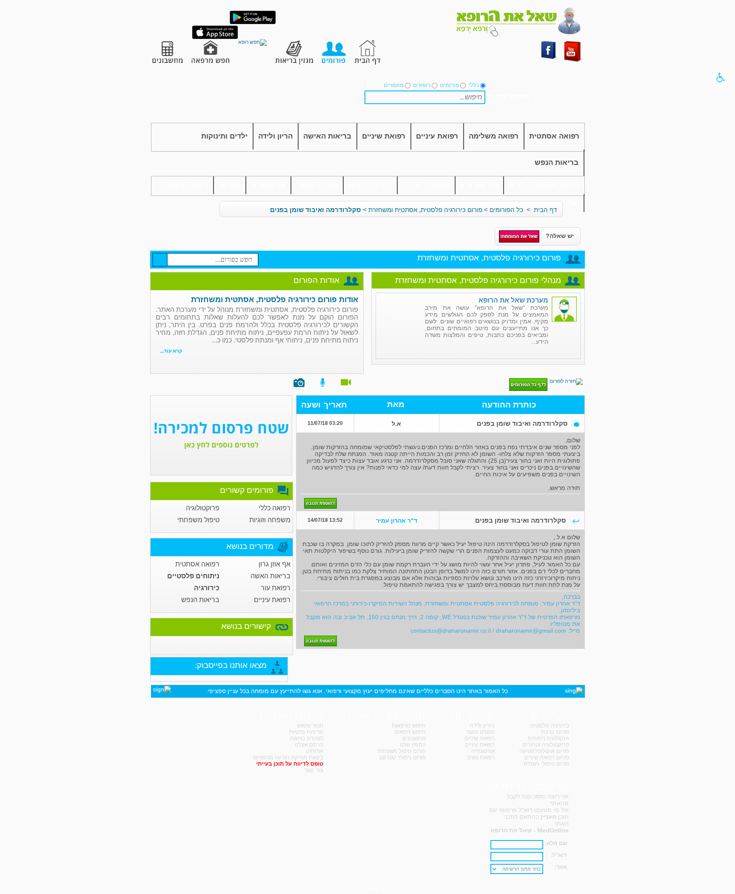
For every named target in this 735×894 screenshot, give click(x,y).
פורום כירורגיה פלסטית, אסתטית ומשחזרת (425, 209)
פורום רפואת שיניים (546, 757)
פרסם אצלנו (309, 744)
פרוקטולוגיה (202, 508)
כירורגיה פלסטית (549, 725)
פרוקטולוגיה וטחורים (545, 744)
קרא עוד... (171, 351)
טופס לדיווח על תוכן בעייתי (289, 764)
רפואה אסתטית (554, 136)
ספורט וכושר (317, 185)
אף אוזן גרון (479, 185)
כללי (473, 85)
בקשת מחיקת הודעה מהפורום (288, 757)
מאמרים (394, 85)
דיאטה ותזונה (186, 185)
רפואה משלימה (493, 136)
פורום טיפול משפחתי (401, 751)
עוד (572, 203)
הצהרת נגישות (306, 738)
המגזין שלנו (413, 744)
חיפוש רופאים (410, 732)
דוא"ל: (559, 855)
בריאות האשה (271, 576)
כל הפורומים (506, 209)
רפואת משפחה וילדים (544, 185)
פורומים (449, 85)
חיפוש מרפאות (409, 725)
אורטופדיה (268, 185)
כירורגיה (206, 587)
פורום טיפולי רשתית (546, 764)
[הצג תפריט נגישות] (720, 77)
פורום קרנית (555, 732)
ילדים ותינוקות (224, 136)
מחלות (229, 185)
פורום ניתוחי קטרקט (402, 757)
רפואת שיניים (383, 136)
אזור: (561, 867)
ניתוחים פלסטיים (193, 576)
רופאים (421, 85)
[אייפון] (215, 37)
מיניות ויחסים (370, 185)
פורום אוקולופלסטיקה (544, 751)
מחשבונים (414, 738)
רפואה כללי (275, 508)
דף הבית (545, 209)
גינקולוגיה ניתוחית (548, 738)
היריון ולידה (482, 725)
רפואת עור (276, 587)
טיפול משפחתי (198, 519)
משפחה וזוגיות (426, 185)
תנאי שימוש (310, 725)
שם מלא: (556, 843)
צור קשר (313, 770)
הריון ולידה (275, 136)
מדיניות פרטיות (306, 732)
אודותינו (314, 751)
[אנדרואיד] (253, 22)
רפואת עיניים (437, 136)
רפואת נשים (481, 757)
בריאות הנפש (556, 162)
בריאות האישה (327, 136)
